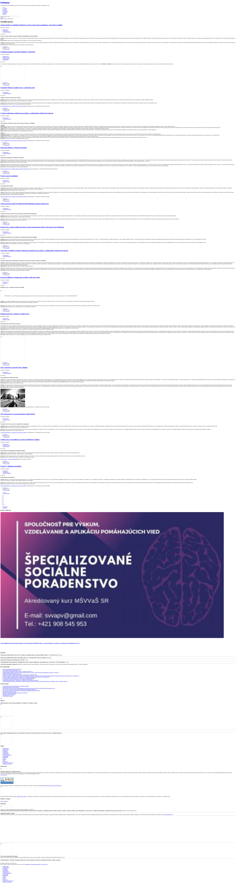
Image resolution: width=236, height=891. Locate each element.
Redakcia (5, 13)
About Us (5, 9)
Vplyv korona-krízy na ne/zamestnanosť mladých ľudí (17, 414)
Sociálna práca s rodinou (7, 696)
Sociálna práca (6, 30)
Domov (1, 18)
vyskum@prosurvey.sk (168, 814)
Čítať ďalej (5, 46)
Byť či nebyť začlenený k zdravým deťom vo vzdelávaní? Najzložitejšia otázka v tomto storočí (21, 690)
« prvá (4, 492)
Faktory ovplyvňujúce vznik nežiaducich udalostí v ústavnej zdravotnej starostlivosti (19, 674)
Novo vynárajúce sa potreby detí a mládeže (14, 367)
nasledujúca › (5, 506)
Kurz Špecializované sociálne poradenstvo (11, 669)
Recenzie (5, 283)
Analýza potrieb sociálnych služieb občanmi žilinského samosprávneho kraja (24, 203)
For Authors (5, 12)
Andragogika (5, 756)
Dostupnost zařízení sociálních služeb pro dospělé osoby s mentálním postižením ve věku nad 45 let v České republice (26, 676)
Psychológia (5, 751)
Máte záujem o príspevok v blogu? (9, 691)
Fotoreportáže (5, 757)
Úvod (4, 7)
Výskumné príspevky (7, 31)
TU (27, 659)
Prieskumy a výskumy (7, 763)
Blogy (4, 760)
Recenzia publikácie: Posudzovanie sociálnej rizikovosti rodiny (20, 277)
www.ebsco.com (3, 774)
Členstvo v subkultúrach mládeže (10, 466)
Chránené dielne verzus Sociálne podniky (11, 687)
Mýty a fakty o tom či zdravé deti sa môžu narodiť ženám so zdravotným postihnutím (19, 689)
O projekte (5, 8)
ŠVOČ (4, 758)
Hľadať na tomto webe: (5, 16)
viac (1, 698)
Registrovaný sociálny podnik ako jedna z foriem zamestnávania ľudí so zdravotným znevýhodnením (32, 227)
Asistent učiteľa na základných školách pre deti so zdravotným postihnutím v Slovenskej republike (31, 25)
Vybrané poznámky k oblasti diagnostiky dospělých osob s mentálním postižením (18, 678)
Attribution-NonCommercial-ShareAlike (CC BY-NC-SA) (36, 864)
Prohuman (4, 2)
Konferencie (5, 761)
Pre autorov (5, 10)
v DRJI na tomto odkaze (21, 796)
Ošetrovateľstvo (6, 753)
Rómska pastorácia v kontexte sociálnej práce (14, 314)
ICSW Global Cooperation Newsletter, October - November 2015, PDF (17, 671)
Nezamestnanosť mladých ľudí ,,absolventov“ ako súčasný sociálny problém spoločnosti (20, 680)
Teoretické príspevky (7, 153)
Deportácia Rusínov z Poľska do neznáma (13, 147)
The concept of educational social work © (11, 670)
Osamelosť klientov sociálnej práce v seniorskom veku (17, 87)
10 (3, 504)
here (61, 655)
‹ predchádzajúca (6, 493)
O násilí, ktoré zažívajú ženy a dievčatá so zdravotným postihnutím (16, 686)
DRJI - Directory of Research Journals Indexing (52, 785)
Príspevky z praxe (6, 57)
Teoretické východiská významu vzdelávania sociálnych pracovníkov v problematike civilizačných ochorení (34, 250)
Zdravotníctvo (5, 59)
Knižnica (4, 759)
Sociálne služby (6, 58)
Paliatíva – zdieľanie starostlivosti (9, 693)
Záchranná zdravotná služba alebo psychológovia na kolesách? (15, 692)
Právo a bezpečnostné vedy (8, 762)
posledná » (5, 507)
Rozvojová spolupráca (7, 755)
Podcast (4, 14)
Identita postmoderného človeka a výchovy (11, 673)
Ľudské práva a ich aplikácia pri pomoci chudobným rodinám (19, 439)
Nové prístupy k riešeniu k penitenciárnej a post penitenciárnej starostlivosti (17, 679)
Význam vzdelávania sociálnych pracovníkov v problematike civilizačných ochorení (26, 113)
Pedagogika (5, 29)
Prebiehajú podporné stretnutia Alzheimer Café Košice (17, 52)
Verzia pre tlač (6, 49)
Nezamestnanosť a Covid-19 (8, 695)
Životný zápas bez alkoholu (9, 176)
